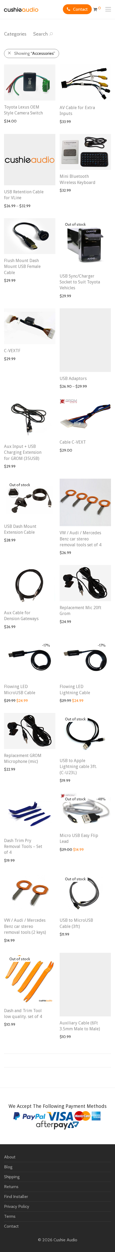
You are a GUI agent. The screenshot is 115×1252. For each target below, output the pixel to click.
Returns (11, 1186)
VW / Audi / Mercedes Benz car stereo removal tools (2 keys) (25, 926)
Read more (66, 296)
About (10, 1156)
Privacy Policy (16, 1206)
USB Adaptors (73, 378)
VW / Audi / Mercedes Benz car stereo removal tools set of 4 (80, 538)
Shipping (12, 1176)
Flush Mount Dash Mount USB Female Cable (22, 266)
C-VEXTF (12, 350)
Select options (13, 205)
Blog (8, 1166)
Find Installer (16, 1196)
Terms (10, 1216)
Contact (80, 9)
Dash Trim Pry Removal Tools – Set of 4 (23, 846)
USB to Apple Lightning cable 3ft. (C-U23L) (78, 766)
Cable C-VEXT (73, 442)
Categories (15, 34)
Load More (57, 1060)
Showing (34, 53)
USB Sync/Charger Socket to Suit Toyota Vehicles (80, 282)
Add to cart (10, 121)
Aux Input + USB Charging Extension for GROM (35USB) (22, 452)
